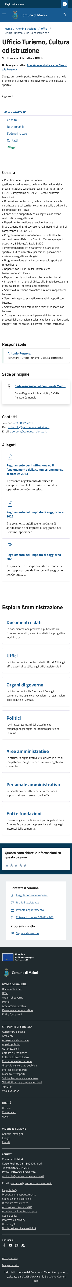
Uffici (44, 28)
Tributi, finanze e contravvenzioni (22, 1082)
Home (8, 28)
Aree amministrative (14, 1006)
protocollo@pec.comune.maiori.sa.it (28, 427)
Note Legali (9, 1224)
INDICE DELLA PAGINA (14, 112)
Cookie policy (9, 1215)
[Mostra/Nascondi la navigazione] (4, 15)
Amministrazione (26, 28)
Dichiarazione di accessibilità (19, 1228)
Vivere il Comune (14, 1128)
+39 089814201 (23, 423)
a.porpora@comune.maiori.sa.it (28, 431)
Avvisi (5, 1116)
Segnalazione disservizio (16, 1199)
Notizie (6, 1108)
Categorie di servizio (17, 1026)
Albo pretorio (9, 1258)
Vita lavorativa (10, 1091)
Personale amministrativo (17, 1010)
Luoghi (6, 1138)
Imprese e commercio (14, 1070)
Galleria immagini (12, 1134)
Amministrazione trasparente (19, 1211)
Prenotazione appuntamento (19, 1194)
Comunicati (9, 1112)
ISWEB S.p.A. (29, 1276)
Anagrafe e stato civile (15, 1040)
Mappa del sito (10, 1265)
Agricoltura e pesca (13, 1031)
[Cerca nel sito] (65, 15)
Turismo (7, 1086)
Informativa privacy (13, 1220)
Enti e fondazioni (12, 1014)
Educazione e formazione (17, 1061)
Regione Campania (14, 4)
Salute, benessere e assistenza (20, 1078)
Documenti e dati (12, 989)
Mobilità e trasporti (13, 1074)
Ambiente (8, 1036)
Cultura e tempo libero (15, 1057)
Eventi (6, 1142)
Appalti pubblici (11, 1044)
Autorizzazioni (10, 1048)
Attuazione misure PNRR (17, 1207)
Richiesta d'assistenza (15, 1203)
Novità (6, 1103)
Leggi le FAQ (9, 1190)
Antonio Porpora (19, 353)
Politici (6, 1002)
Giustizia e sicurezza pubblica (19, 1065)
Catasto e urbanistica (14, 1053)
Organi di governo (12, 997)
